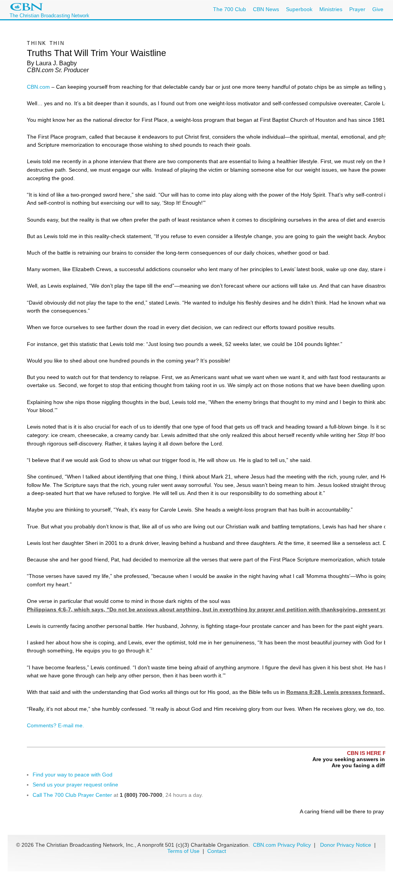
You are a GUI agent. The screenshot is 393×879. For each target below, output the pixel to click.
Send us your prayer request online (75, 784)
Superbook (299, 9)
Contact (216, 851)
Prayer (357, 9)
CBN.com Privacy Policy (282, 845)
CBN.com (38, 87)
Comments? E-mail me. (55, 725)
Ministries (330, 9)
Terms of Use (184, 851)
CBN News (266, 9)
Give (377, 9)
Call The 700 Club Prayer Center (72, 795)
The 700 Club (229, 9)
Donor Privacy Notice (345, 845)
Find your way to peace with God (72, 774)
